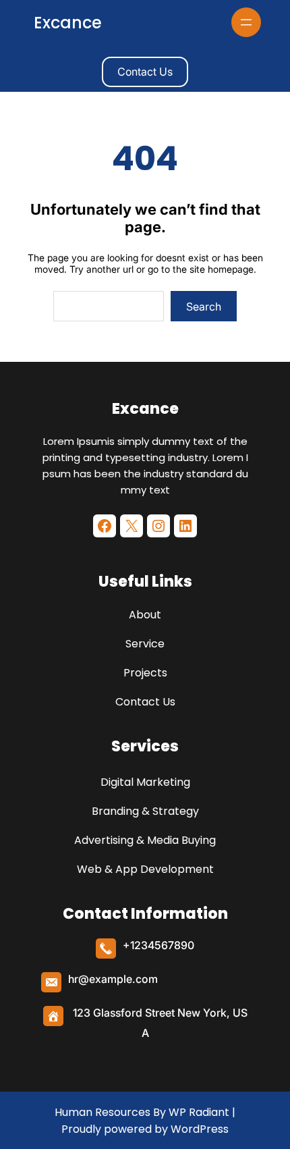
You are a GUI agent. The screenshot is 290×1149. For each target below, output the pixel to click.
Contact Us (145, 71)
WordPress (200, 1129)
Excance (68, 22)
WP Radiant (197, 1112)
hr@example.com (113, 979)
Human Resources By (110, 1112)
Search (203, 306)
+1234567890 (158, 945)
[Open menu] (246, 22)
